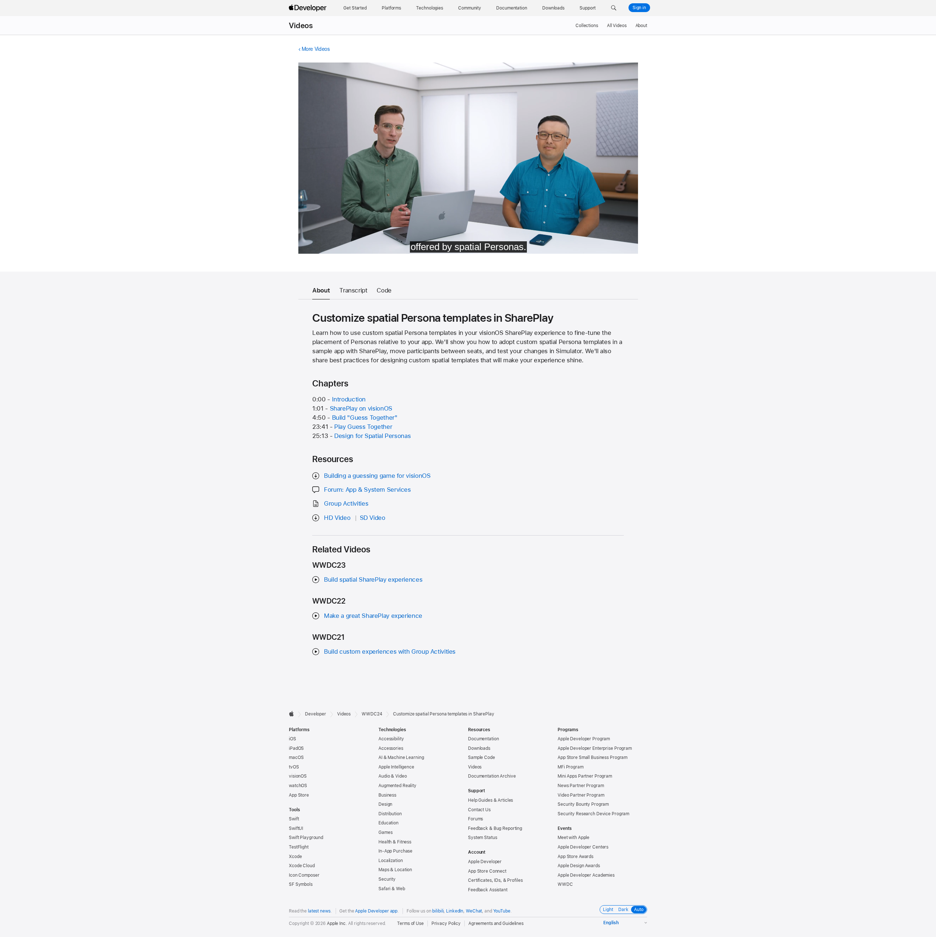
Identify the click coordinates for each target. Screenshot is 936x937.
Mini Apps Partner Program (585, 776)
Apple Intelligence (396, 767)
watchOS (298, 785)
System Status (482, 837)
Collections (586, 25)
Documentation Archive (492, 776)
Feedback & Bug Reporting (495, 828)
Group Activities (346, 503)
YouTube (501, 911)
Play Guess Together (363, 426)
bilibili (438, 911)
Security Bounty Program (583, 804)
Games (385, 832)
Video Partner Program (581, 795)
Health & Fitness (394, 842)
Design (385, 804)
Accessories (390, 748)
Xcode (295, 856)
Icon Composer (304, 875)
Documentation (483, 738)
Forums (475, 818)
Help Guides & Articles (490, 800)
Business (387, 795)
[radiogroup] (623, 909)
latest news (319, 911)
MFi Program (571, 767)
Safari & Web (391, 888)
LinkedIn (454, 911)
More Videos (316, 49)
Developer (315, 714)
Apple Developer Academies (586, 875)
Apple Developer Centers (583, 847)
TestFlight (299, 847)
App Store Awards (575, 856)
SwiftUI (296, 828)
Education (388, 822)
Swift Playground (306, 837)
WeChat (474, 911)
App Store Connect (487, 871)
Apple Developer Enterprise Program (595, 748)
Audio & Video (392, 776)
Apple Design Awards (579, 865)
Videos (301, 25)
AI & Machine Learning (401, 757)
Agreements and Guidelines (496, 923)
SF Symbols (301, 884)
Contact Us (479, 809)
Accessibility (391, 738)
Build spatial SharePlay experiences (373, 579)
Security (387, 879)
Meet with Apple (573, 837)
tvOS (294, 767)
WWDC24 (372, 714)
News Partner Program (581, 785)
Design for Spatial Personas (372, 435)
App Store (299, 795)
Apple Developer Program (584, 738)
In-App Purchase (395, 851)
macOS (296, 757)
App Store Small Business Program (592, 757)
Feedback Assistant (487, 889)
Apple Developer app (376, 911)
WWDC (565, 884)
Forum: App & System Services (367, 489)
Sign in (639, 7)
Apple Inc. (337, 923)
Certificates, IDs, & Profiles (495, 880)
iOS (292, 738)
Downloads (479, 748)
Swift (294, 818)
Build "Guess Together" (364, 417)
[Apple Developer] (308, 8)
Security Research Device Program (593, 813)
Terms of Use (410, 923)
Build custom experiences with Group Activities (390, 651)
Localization (390, 860)
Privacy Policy (446, 923)
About (641, 25)
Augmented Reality (397, 785)
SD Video (372, 517)
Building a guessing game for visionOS (377, 475)
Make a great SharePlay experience (373, 615)
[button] (613, 8)
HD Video (337, 517)
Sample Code (481, 757)
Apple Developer (485, 861)
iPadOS (296, 748)
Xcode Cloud (302, 865)
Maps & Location (395, 869)
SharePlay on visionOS (361, 408)
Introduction (349, 399)
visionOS (298, 776)
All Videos (617, 25)
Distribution (390, 813)
